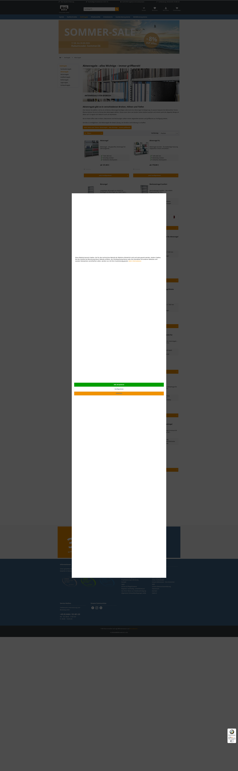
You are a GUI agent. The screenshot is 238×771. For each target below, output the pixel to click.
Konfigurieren (119, 389)
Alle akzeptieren (119, 385)
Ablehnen (119, 393)
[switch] (232, 741)
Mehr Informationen (135, 261)
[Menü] (235, 730)
